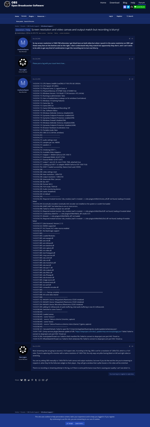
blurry (56, 33)
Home (103, 2)
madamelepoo (21, 33)
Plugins (31, 16)
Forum (142, 2)
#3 (132, 79)
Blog (125, 2)
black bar (50, 33)
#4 (132, 346)
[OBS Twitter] (128, 6)
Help (133, 2)
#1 (132, 38)
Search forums (29, 21)
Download (114, 2)
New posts (19, 21)
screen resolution (64, 33)
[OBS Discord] (124, 6)
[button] (35, 16)
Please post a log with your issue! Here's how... (49, 63)
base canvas (42, 33)
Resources (40, 16)
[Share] (129, 38)
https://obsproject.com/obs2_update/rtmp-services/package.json (98, 331)
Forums (23, 16)
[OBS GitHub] (131, 6)
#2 (132, 59)
